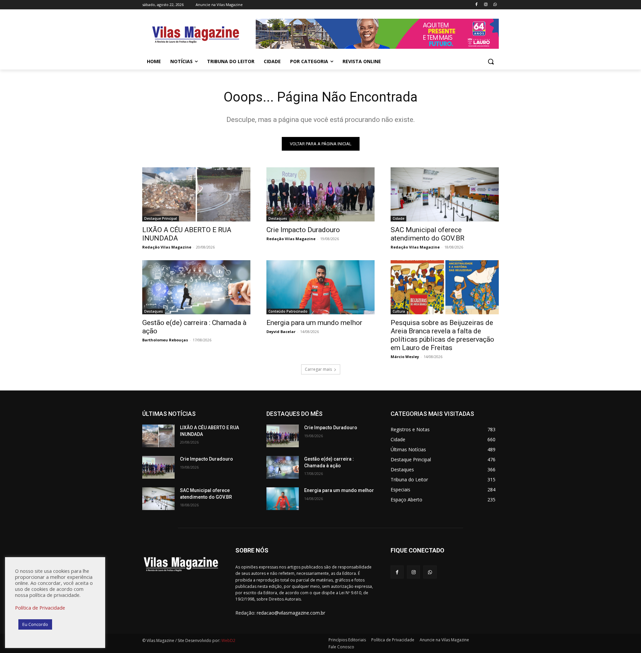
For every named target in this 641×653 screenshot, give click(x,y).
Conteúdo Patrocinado (287, 311)
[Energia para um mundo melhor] (320, 287)
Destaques (277, 218)
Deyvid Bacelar (280, 331)
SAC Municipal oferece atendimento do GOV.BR (427, 234)
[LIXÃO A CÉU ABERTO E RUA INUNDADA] (196, 194)
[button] (491, 61)
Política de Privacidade (40, 607)
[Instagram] (485, 5)
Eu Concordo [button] (35, 624)
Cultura (399, 311)
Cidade (398, 218)
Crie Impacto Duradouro (303, 230)
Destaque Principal (160, 218)
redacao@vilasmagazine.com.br (291, 613)
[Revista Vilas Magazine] (195, 35)
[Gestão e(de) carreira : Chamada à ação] (196, 287)
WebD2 (227, 640)
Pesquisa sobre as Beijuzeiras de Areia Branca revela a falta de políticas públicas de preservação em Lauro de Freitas (442, 335)
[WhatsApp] (495, 5)
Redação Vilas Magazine (166, 247)
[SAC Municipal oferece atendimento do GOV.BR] (445, 194)
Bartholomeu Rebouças (165, 339)
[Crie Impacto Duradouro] (320, 194)
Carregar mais (318, 369)
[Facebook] (476, 5)
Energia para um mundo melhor (314, 323)
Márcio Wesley (405, 356)
